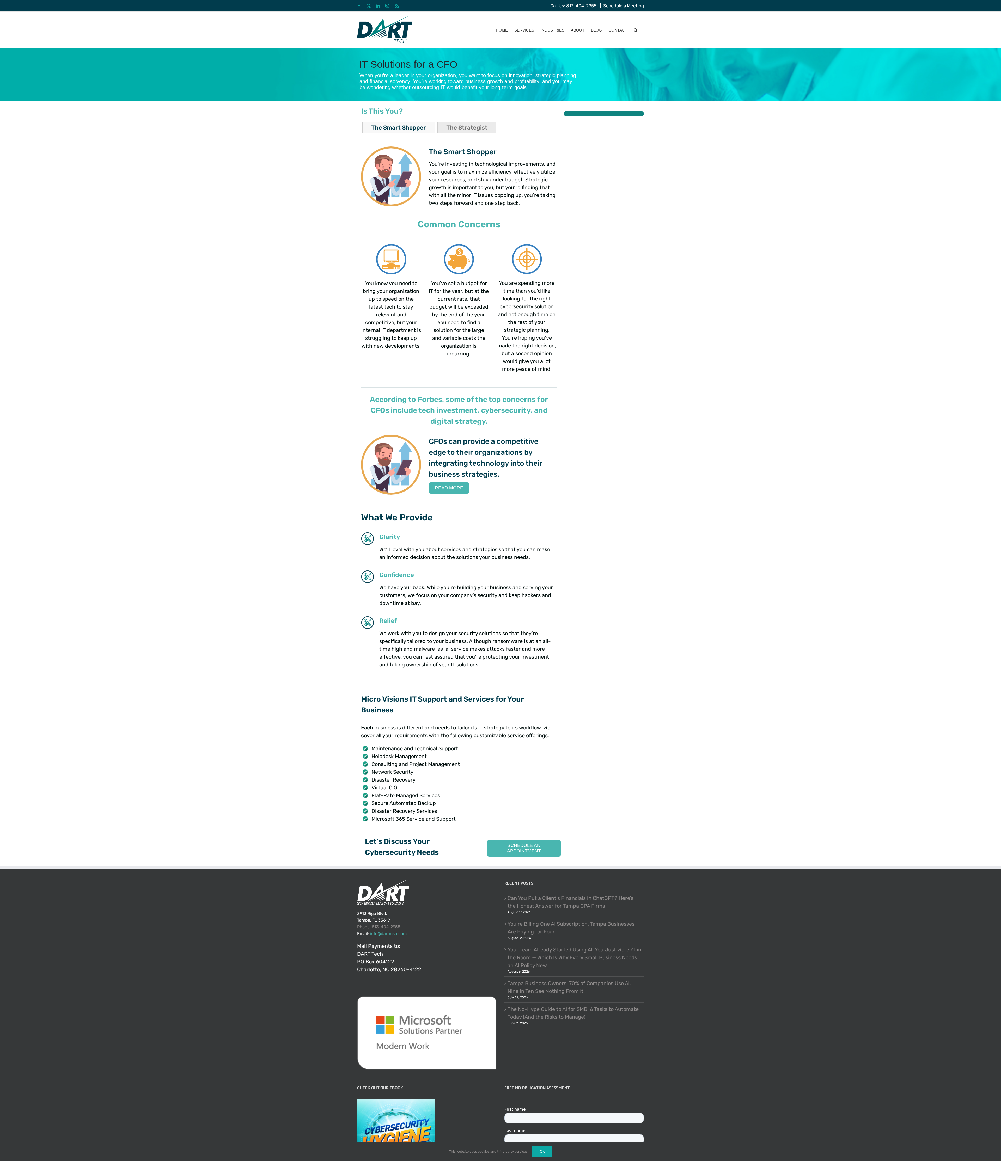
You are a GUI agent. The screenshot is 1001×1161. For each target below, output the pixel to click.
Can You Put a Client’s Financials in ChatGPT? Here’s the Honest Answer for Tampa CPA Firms (570, 902)
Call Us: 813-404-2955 (573, 5)
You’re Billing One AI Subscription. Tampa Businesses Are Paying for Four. (571, 928)
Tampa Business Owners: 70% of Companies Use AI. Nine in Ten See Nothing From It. (569, 987)
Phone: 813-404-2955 (378, 926)
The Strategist (466, 127)
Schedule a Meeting (623, 5)
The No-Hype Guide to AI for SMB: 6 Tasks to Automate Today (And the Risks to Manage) (573, 1013)
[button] (635, 30)
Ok (542, 1151)
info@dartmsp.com (388, 933)
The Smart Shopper (398, 127)
